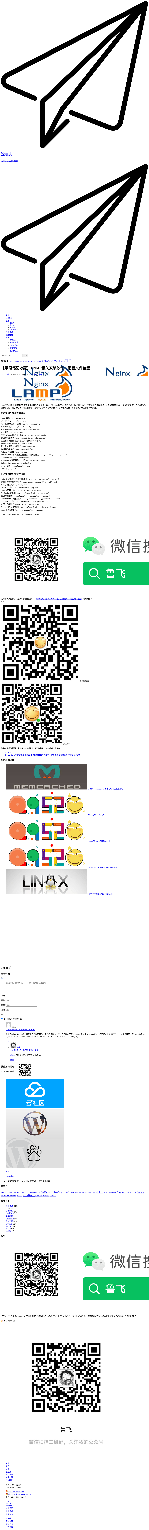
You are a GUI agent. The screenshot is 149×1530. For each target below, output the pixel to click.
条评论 (33, 375)
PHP (12, 323)
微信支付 (53, 1196)
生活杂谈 (14, 351)
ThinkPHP (28, 361)
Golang (13, 327)
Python (12, 340)
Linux (39, 361)
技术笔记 (9, 318)
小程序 (39, 1196)
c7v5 (5, 1192)
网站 (3, 1010)
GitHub (45, 361)
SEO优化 (14, 345)
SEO (131, 1192)
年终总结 (45, 1196)
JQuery (66, 1192)
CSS (30, 1192)
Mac (80, 1192)
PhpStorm (112, 1192)
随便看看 (9, 335)
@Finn (12, 1055)
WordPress (14, 329)
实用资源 (9, 332)
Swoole (13, 325)
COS (26, 1192)
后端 (7, 321)
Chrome (10, 1192)
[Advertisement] (74, 913)
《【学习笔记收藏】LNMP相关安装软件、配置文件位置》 (59, 599)
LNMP (8, 752)
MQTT (84, 1192)
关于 (7, 1463)
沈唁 (18, 1047)
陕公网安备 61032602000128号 (20, 1494)
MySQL (90, 1192)
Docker (34, 1192)
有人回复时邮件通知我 (12, 1019)
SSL (134, 1192)
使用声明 (9, 1477)
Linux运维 (14, 342)
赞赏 (7, 1469)
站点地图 (9, 1475)
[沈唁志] (74, 311)
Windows (19, 1196)
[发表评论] (2, 1014)
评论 (3, 996)
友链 (7, 1466)
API (2, 1192)
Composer (20, 1192)
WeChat (13, 1196)
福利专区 (9, 1521)
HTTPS (51, 1192)
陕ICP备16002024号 (16, 1492)
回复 (7, 1041)
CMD (14, 1192)
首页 (7, 315)
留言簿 (8, 1472)
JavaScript (21, 361)
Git (39, 1192)
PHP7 (11, 361)
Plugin (35, 361)
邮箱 (3, 1005)
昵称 (3, 1000)
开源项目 (9, 1480)
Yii (36, 1196)
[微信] (66, 1459)
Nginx (95, 1192)
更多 (7, 338)
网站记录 (14, 348)
